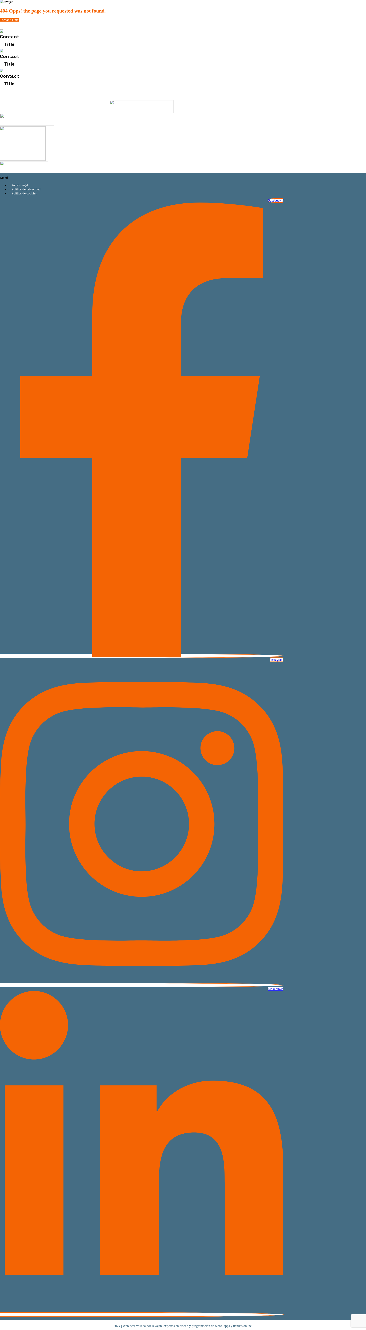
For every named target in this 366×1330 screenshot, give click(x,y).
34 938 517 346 (56, 39)
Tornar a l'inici (9, 20)
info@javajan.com (47, 59)
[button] (141, 178)
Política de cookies (24, 193)
